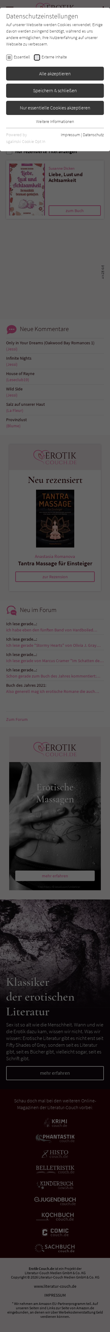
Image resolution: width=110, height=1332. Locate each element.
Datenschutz (93, 134)
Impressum (70, 134)
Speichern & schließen (55, 90)
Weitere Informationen (55, 121)
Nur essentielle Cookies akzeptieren (55, 108)
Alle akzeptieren (55, 73)
